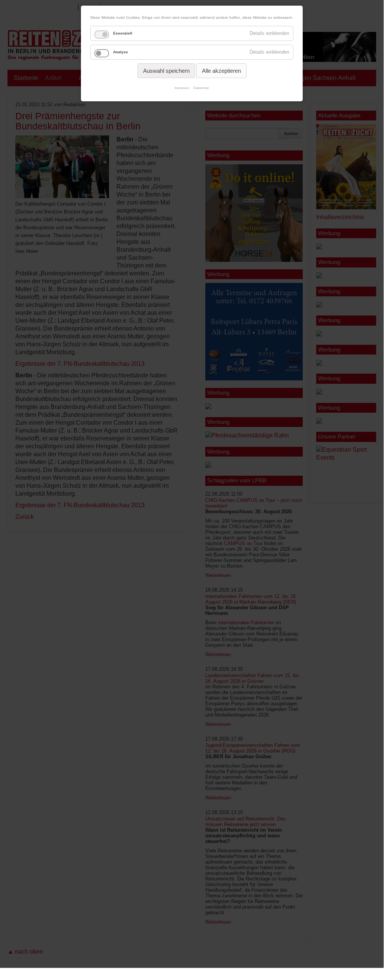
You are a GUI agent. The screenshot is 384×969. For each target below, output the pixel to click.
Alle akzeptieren (221, 71)
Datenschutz (201, 88)
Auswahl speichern (166, 71)
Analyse (120, 52)
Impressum (182, 88)
